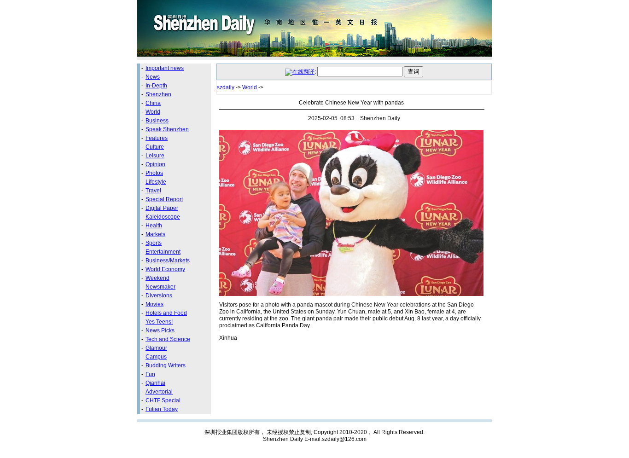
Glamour (156, 348)
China (153, 103)
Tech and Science (168, 339)
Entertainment (163, 252)
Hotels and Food (166, 313)
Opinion (155, 164)
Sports (154, 243)
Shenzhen (158, 94)
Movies (154, 304)
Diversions (159, 295)
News (153, 77)
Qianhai (155, 383)
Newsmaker (160, 287)
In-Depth (156, 85)
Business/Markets (168, 260)
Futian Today (162, 409)
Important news (165, 68)
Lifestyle (156, 182)
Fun (150, 374)
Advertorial (159, 391)
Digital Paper (162, 208)
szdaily (225, 87)
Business (157, 120)
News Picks (160, 330)
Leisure (155, 155)
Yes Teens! (159, 322)
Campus (156, 357)
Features (157, 138)
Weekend (157, 278)
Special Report (164, 199)
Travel (153, 190)
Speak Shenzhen (167, 129)
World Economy (165, 269)
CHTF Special (163, 400)
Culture (155, 147)
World (153, 112)
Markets (155, 234)
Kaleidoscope (163, 217)
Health (154, 225)
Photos (154, 173)
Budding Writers (166, 365)
